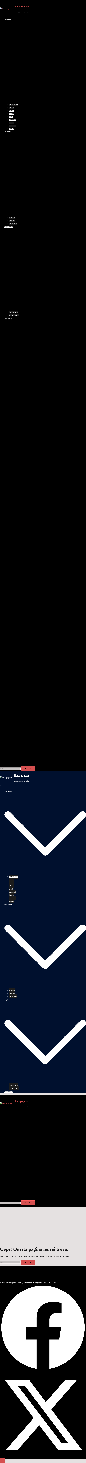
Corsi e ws (12, 126)
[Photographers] (6, 8)
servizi (11, 129)
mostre (11, 111)
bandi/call (12, 120)
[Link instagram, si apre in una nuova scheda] (43, 594)
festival (11, 123)
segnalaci (12, 218)
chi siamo (7, 132)
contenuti (7, 19)
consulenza (13, 224)
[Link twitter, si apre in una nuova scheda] (43, 495)
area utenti (8, 318)
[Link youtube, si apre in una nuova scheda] (43, 672)
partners (12, 221)
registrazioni (8, 227)
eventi (11, 117)
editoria (11, 114)
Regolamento (13, 312)
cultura (11, 108)
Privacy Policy (14, 315)
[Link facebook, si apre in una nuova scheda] (43, 407)
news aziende (13, 105)
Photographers (21, 6)
